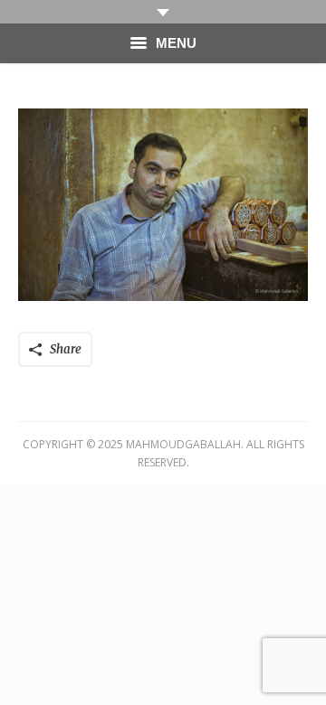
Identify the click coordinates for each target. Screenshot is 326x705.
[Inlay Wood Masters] (163, 204)
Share (66, 349)
